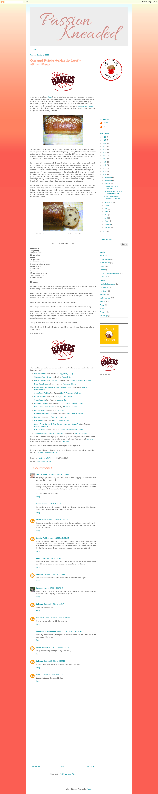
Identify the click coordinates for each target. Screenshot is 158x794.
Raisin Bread (38, 421)
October (108, 184)
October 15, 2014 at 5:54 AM (72, 631)
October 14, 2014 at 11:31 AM (58, 538)
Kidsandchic (66, 377)
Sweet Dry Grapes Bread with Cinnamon (48, 433)
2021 (105, 153)
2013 (105, 231)
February (108, 224)
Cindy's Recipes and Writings (70, 393)
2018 (105, 162)
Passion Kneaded (70, 407)
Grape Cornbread (40, 396)
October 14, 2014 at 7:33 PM (54, 574)
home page (65, 441)
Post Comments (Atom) (67, 774)
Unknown (39, 574)
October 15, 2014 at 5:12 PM (54, 661)
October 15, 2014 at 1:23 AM (60, 618)
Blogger (89, 789)
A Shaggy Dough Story (65, 374)
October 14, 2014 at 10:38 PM (52, 588)
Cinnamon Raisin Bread (42, 377)
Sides (102, 309)
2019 (105, 159)
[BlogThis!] (60, 458)
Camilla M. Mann (42, 618)
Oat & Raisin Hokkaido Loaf (44, 407)
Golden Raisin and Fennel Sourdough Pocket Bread (52, 387)
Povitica (37, 417)
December (108, 177)
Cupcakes (103, 277)
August (107, 205)
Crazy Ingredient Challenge (109, 273)
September (109, 202)
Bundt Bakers (105, 263)
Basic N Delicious (81, 433)
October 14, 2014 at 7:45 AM (58, 474)
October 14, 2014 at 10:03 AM (57, 520)
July (106, 209)
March (107, 221)
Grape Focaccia (40, 400)
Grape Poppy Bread (41, 403)
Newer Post (36, 767)
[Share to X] (62, 458)
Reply (38, 497)
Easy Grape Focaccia (42, 384)
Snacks (102, 312)
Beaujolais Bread (40, 374)
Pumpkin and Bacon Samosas (111, 187)
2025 (105, 140)
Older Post (90, 767)
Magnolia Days (62, 400)
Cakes (102, 266)
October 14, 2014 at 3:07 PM (51, 558)
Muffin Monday (105, 298)
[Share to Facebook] (65, 458)
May (106, 215)
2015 (105, 171)
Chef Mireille (41, 520)
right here (89, 439)
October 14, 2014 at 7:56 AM (52, 504)
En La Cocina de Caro (61, 421)
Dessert (103, 280)
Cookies (103, 270)
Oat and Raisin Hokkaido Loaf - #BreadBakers (113, 192)
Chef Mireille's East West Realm (71, 403)
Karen (38, 588)
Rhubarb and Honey (70, 384)
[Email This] (58, 458)
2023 (105, 146)
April (106, 218)
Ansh (38, 558)
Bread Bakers (46, 461)
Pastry (102, 305)
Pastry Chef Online (41, 426)
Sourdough (104, 316)
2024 (105, 143)
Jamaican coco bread (85, 106)
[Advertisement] (62, 741)
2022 (105, 149)
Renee (38, 504)
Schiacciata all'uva (41, 430)
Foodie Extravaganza (107, 284)
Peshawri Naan (39, 410)
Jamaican (103, 294)
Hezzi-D (39, 675)
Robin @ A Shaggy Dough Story (48, 631)
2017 (105, 165)
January (108, 227)
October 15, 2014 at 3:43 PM (59, 647)
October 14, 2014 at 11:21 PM (54, 604)
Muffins (102, 302)
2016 (105, 168)
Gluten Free (104, 287)
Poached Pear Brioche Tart (44, 414)
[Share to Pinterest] (67, 458)
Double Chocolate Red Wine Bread (46, 380)
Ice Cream (103, 291)
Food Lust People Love (59, 417)
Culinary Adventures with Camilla (71, 430)
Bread (38, 461)
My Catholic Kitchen (65, 396)
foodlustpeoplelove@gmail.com (47, 452)
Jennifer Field (41, 538)
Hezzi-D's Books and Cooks (81, 380)
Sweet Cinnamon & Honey (74, 414)
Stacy (50, 97)
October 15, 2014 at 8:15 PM (53, 675)
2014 (105, 175)
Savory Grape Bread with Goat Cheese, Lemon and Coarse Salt (57, 424)
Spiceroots (60, 410)
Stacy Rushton (41, 474)
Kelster (105, 123)
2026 (105, 137)
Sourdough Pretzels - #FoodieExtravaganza (112, 197)
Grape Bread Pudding (42, 393)
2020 (105, 156)
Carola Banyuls (42, 647)
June (107, 212)
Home (34, 49)
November (108, 180)
